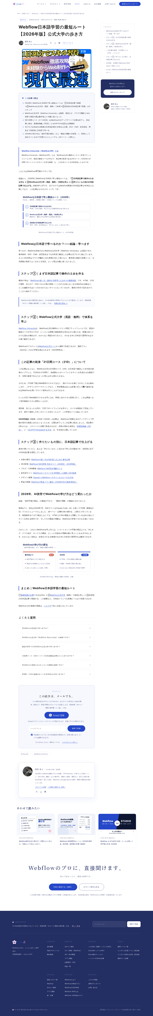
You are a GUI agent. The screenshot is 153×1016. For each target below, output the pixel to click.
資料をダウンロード (130, 4)
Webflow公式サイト (47, 346)
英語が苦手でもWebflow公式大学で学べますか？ (41, 646)
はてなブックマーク (41, 754)
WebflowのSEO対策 (72, 987)
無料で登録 (134, 924)
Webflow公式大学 (57, 595)
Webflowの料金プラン (72, 983)
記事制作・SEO (70, 962)
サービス (40, 4)
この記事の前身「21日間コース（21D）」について (117, 51)
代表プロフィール (53, 950)
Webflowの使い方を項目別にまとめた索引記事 (50, 459)
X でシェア (25, 754)
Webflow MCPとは (71, 991)
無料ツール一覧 (123, 946)
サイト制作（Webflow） (73, 950)
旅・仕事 (50, 995)
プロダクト (54, 4)
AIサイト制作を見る (91, 887)
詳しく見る (76, 926)
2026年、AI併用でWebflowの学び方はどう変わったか (118, 64)
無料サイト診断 (123, 958)
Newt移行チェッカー (95, 954)
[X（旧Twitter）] (51, 43)
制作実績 (67, 4)
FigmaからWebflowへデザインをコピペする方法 (53, 477)
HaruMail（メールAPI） (96, 950)
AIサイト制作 (69, 946)
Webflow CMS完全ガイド (74, 995)
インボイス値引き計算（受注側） (129, 954)
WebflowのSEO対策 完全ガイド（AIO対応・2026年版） (53, 464)
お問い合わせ (110, 4)
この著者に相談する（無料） (57, 787)
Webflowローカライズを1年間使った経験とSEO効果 (54, 473)
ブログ (77, 4)
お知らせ (87, 4)
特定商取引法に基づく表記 (131, 1010)
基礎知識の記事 (27, 595)
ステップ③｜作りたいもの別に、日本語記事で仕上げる (118, 58)
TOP (18, 13)
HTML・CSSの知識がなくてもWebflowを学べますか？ (43, 674)
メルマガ (47, 606)
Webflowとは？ (70, 980)
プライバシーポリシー (114, 1010)
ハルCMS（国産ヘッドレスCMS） (100, 946)
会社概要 (97, 4)
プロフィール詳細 (40, 787)
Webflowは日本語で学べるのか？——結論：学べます (117, 32)
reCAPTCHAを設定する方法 (39, 430)
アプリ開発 (68, 958)
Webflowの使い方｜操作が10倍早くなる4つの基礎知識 (53, 280)
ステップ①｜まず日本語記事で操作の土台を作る (118, 38)
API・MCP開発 (70, 954)
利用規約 (103, 1010)
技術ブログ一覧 (52, 980)
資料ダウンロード (94, 983)
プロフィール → (67, 43)
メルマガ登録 (93, 980)
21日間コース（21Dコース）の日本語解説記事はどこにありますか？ (48, 656)
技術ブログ (26, 13)
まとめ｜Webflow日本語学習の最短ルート (118, 71)
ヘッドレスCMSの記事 (96, 958)
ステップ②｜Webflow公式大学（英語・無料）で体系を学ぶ (118, 45)
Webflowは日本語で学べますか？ (35, 628)
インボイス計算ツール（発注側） (129, 950)
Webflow (35, 13)
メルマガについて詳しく (70, 742)
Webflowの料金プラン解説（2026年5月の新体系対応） (54, 482)
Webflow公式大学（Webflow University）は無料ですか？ (46, 637)
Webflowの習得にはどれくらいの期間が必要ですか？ (43, 665)
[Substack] (59, 43)
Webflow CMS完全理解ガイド (49, 468)
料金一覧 (68, 966)
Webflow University (27, 328)
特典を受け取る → (60, 303)
